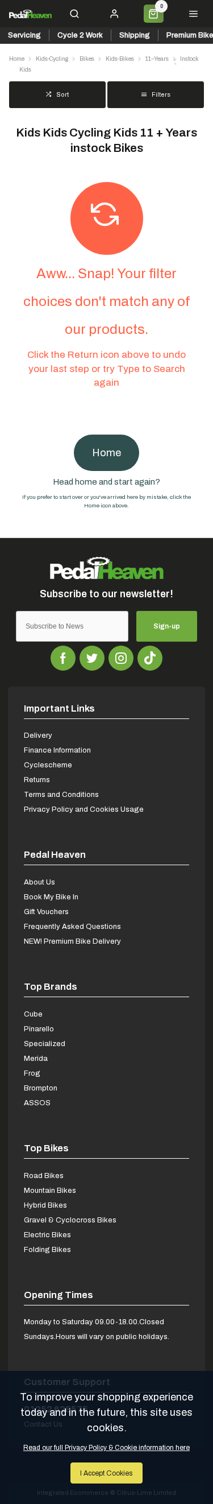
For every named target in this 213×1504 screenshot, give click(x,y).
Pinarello (39, 1028)
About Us (39, 882)
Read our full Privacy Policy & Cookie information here (106, 1447)
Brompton (40, 1087)
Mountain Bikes (50, 1190)
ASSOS (37, 1102)
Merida (36, 1058)
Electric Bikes (47, 1234)
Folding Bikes (47, 1249)
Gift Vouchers (46, 911)
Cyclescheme (48, 764)
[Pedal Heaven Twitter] (92, 658)
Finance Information (57, 750)
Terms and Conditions (61, 794)
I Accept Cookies (106, 1473)
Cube (33, 1014)
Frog (32, 1073)
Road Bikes (44, 1175)
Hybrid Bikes (45, 1205)
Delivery (38, 735)
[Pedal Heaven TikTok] (149, 658)
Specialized (44, 1043)
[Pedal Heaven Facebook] (63, 658)
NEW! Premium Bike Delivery (72, 941)
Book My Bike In (51, 896)
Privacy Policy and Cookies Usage (84, 809)
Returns (37, 779)
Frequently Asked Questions (72, 926)
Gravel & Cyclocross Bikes (70, 1219)
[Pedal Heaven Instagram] (120, 658)
